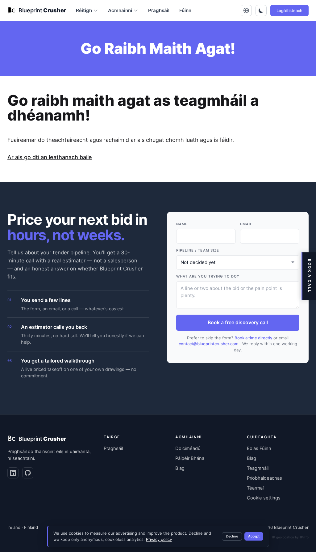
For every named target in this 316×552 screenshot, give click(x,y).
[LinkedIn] (13, 472)
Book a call (309, 276)
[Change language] (246, 10)
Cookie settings (264, 498)
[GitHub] (27, 472)
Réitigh (84, 10)
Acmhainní (120, 10)
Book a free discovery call (238, 322)
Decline (232, 536)
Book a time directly (253, 337)
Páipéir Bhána (189, 458)
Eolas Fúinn (259, 448)
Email (246, 224)
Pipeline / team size (197, 250)
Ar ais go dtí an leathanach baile (49, 157)
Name (182, 224)
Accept (254, 536)
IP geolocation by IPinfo (290, 537)
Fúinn (185, 10)
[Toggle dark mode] (261, 10)
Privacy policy (159, 539)
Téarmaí (255, 488)
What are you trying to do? (207, 276)
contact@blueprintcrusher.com (209, 343)
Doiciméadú (188, 448)
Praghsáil (158, 10)
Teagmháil (257, 468)
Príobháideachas (264, 478)
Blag (180, 468)
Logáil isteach (289, 10)
